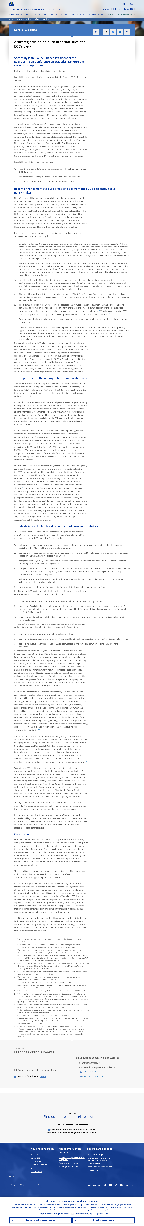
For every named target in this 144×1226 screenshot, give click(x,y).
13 (86, 761)
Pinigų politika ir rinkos (19, 14)
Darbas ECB (128, 9)
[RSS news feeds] (132, 1185)
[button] (128, 4)
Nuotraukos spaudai (39, 1165)
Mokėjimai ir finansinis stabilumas (44, 14)
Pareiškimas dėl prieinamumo (99, 1167)
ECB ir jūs (116, 9)
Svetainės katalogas (17, 1177)
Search (124, 4)
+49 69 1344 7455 (90, 1072)
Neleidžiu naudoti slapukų (103, 1220)
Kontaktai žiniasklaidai (28, 1077)
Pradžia (11, 19)
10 (23, 488)
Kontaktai (34, 1168)
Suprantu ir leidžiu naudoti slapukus (40, 1220)
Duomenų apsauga (95, 1155)
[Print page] (96, 32)
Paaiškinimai (36, 1161)
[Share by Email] (127, 32)
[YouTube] (121, 1185)
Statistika (64, 14)
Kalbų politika (92, 1170)
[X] (105, 1185)
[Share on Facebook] (113, 32)
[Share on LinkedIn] (120, 32)
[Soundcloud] (127, 1185)
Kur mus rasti (36, 1172)
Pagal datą (45, 19)
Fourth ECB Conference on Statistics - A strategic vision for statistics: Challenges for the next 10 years (72, 1131)
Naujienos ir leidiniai (96, 14)
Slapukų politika (93, 1163)
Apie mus (106, 9)
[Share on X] (106, 32)
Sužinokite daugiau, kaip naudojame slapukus (91, 1214)
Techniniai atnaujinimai (68, 1163)
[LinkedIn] (110, 1185)
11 (82, 701)
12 (39, 730)
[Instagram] (116, 1185)
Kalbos (36, 19)
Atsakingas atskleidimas (69, 1166)
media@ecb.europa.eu (92, 1076)
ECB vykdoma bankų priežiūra (119, 14)
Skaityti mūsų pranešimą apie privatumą (54, 1214)
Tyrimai (82, 14)
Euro (73, 14)
